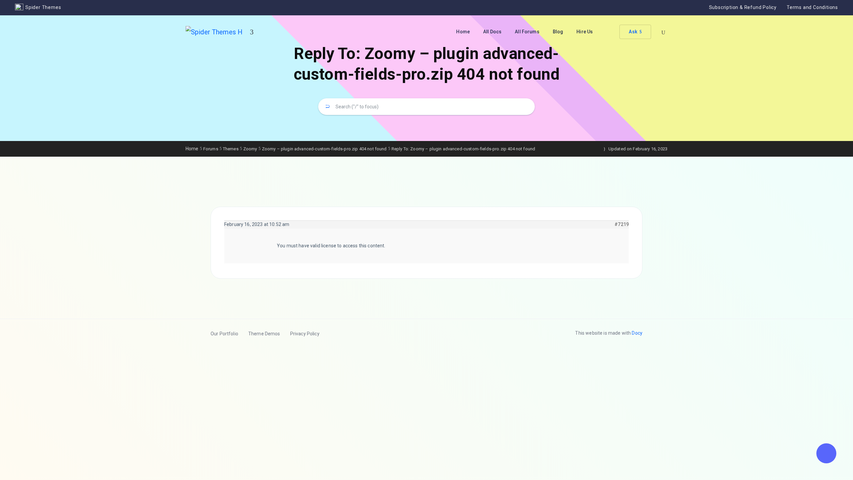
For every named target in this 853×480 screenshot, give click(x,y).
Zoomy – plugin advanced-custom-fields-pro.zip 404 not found (324, 148)
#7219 (621, 224)
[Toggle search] (663, 33)
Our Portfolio (224, 333)
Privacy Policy (305, 333)
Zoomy (250, 148)
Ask (633, 31)
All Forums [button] (527, 31)
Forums (210, 148)
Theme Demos (264, 333)
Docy (637, 333)
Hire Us (584, 31)
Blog (558, 31)
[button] (826, 453)
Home (463, 31)
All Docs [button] (492, 31)
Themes (231, 148)
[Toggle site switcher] (251, 32)
